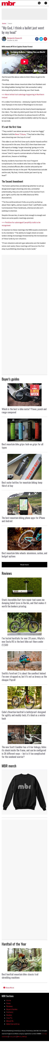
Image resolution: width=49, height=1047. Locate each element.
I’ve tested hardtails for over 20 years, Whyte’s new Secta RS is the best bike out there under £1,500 (23, 641)
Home (4, 23)
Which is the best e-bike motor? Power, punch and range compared (24, 410)
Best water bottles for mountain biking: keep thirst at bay (22, 484)
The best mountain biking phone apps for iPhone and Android (23, 519)
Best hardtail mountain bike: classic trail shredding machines (20, 975)
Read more (24, 564)
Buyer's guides (10, 379)
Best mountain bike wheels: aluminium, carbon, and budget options (24, 554)
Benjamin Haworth (14, 38)
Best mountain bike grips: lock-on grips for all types (22, 445)
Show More (9, 987)
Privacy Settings (22, 1036)
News (10, 23)
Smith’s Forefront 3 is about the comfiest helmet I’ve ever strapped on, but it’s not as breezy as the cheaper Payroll (24, 676)
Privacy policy (13, 1036)
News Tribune (20, 134)
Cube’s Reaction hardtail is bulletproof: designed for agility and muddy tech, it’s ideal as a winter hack (24, 715)
